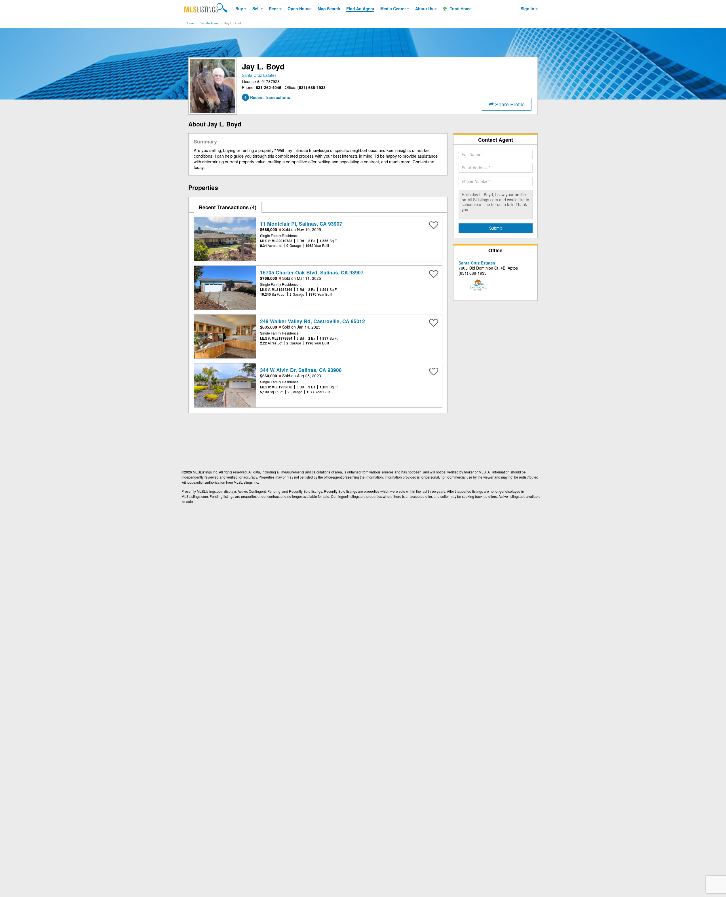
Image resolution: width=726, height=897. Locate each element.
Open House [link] (300, 8)
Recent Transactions (227, 207)
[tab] (228, 207)
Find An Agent (209, 23)
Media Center (393, 8)
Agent (360, 8)
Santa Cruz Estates (259, 75)
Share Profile (509, 104)
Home (189, 23)
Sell (255, 8)
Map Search (329, 8)
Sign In (527, 8)
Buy (239, 8)
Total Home (460, 8)
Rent (273, 8)
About (424, 8)
